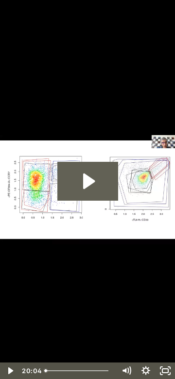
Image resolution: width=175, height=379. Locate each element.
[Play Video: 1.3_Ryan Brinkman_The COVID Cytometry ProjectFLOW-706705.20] (87, 181)
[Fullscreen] (165, 370)
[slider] (79, 370)
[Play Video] (9, 370)
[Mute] (126, 370)
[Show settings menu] (146, 370)
